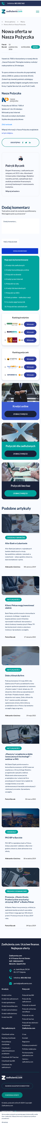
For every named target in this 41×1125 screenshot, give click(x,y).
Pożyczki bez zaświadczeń (17, 306)
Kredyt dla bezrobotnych (16, 288)
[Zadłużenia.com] (12, 11)
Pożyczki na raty (12, 284)
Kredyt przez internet (14, 279)
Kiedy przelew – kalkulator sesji (18, 297)
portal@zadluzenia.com (23, 983)
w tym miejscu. (7, 133)
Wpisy (35, 47)
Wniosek (30, 324)
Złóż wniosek (7, 124)
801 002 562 (19, 3)
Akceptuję (5, 1122)
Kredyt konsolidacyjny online (17, 270)
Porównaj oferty (12, 1095)
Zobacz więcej (20, 414)
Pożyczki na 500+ (13, 293)
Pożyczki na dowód (13, 274)
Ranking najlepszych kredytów (17, 1086)
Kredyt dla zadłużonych (15, 265)
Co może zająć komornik (15, 302)
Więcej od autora (12, 191)
